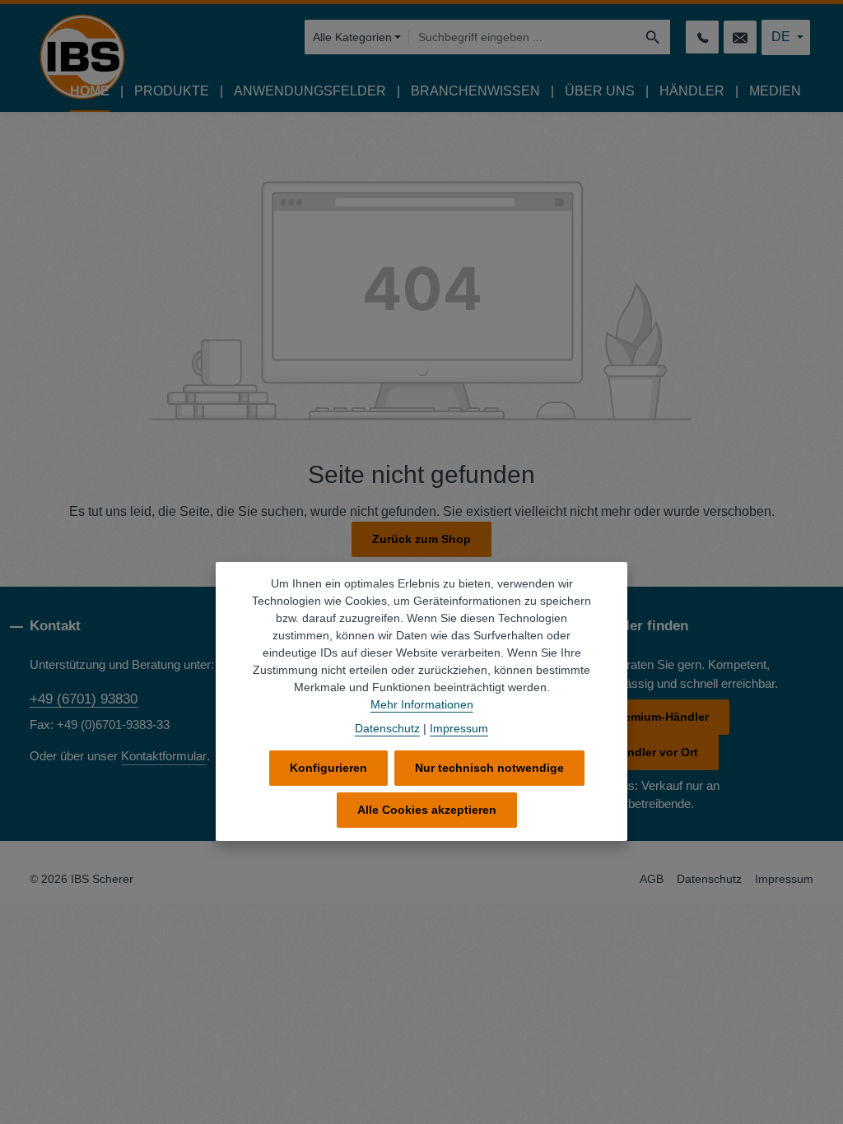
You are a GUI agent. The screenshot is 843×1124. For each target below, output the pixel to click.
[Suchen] (653, 37)
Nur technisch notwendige (489, 767)
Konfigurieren (328, 767)
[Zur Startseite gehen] (82, 56)
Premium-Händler (660, 716)
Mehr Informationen (421, 704)
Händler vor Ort (655, 752)
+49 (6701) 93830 (83, 698)
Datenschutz (709, 878)
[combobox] (522, 37)
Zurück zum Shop (421, 539)
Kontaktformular (164, 756)
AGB (652, 878)
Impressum (784, 878)
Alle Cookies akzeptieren (426, 809)
